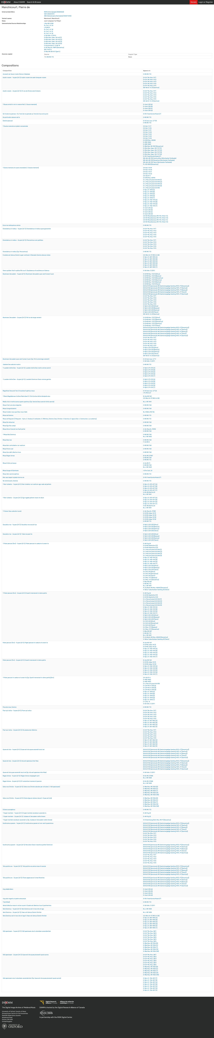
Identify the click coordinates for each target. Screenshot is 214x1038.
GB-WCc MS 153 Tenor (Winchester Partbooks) (157, 162)
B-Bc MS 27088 (148, 776)
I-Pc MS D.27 (147, 393)
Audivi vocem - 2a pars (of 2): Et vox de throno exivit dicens (21, 91)
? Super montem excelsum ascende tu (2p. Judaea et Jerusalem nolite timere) (27, 820)
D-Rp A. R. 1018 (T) (149, 198)
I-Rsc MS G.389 (49, 23)
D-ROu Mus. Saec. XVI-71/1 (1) (152, 148)
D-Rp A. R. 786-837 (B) (150, 984)
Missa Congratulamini (9, 408)
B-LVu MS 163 (147, 396)
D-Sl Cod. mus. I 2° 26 (150, 391)
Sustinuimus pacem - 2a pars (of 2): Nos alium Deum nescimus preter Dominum (28, 845)
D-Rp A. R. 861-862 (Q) (150, 724)
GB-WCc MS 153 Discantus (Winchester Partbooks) (159, 160)
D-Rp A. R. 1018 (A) (149, 190)
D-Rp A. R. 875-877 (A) (150, 484)
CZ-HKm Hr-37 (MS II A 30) (151, 255)
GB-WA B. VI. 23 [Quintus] (151, 87)
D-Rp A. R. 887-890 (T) (150, 267)
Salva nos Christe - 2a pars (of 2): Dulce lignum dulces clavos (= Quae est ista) (27, 798)
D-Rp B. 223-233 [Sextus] (151, 310)
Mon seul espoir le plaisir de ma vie (13, 477)
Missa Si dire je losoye (9, 463)
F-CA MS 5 (146, 442)
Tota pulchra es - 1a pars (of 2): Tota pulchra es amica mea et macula (24, 866)
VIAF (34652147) (49, 14)
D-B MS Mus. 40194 (149, 178)
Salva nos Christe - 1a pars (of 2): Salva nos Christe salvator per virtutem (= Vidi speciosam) (31, 786)
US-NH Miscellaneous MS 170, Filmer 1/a (155, 216)
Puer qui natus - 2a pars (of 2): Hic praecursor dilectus (20, 730)
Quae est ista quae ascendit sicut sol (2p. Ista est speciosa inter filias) (24, 772)
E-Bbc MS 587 (147, 581)
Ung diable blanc (8, 889)
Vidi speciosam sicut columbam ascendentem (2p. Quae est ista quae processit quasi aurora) (32, 978)
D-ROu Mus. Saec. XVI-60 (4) (53, 43)
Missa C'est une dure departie (12, 405)
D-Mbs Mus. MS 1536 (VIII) (151, 795)
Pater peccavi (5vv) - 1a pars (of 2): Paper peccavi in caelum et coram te (25, 642)
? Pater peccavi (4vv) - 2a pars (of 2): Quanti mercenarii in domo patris (25, 593)
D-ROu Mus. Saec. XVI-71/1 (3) (152, 152)
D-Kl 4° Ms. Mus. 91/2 (149, 79)
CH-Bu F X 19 (147, 130)
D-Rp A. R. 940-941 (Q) (150, 654)
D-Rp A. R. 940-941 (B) (150, 202)
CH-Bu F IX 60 (147, 170)
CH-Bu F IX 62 (147, 174)
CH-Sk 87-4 (146, 176)
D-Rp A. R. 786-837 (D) (150, 986)
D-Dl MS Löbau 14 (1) (149, 644)
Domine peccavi (8, 121)
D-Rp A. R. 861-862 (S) (150, 726)
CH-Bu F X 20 (147, 132)
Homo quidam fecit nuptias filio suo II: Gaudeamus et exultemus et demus (26, 270)
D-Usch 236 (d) (148, 214)
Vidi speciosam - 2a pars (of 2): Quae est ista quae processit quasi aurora (25, 954)
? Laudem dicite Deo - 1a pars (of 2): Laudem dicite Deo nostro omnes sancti (27, 368)
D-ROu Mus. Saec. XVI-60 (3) (53, 41)
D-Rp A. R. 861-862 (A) (150, 720)
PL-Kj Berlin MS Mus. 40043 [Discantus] (155, 587)
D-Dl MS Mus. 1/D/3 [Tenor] (151, 284)
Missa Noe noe (7, 440)
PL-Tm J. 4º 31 (48, 31)
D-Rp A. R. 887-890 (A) (150, 257)
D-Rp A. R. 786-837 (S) (150, 990)
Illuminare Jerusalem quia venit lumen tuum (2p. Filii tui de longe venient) (26, 359)
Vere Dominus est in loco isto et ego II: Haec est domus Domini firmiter (25, 916)
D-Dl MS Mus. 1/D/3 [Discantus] (153, 278)
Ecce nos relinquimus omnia (11, 225)
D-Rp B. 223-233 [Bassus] (151, 308)
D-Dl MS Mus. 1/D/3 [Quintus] (152, 280)
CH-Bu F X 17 (147, 126)
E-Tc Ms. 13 (146, 701)
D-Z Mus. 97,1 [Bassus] (150, 577)
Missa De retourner (9, 422)
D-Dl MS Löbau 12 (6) (149, 519)
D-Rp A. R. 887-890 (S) (150, 265)
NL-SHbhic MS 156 (148, 412)
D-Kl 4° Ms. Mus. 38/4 (149, 937)
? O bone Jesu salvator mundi (12, 511)
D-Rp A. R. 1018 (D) (149, 194)
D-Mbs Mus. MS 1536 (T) (150, 790)
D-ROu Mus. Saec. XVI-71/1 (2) (152, 150)
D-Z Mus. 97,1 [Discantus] (151, 579)
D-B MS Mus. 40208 (149, 140)
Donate (194, 2)
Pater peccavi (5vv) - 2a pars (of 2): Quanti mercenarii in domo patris (24, 660)
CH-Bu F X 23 (147, 136)
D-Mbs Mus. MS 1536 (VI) (150, 793)
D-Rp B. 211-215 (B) (149, 370)
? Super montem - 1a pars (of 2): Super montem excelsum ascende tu (24, 813)
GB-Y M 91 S (48, 49)
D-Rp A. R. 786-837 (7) (150, 978)
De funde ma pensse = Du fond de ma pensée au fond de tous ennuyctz (25, 114)
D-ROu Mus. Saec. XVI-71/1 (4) (152, 154)
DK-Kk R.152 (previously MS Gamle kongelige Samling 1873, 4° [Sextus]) (165, 288)
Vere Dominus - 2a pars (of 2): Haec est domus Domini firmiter (22, 912)
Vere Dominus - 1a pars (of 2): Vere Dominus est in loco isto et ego (23, 909)
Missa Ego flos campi (9, 425)
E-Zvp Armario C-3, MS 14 (52, 45)
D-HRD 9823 (147, 144)
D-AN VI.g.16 (147, 543)
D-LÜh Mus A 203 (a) (149, 685)
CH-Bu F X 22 (147, 134)
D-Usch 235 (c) (147, 108)
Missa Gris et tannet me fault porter (14, 429)
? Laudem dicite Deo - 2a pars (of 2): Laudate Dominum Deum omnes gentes (27, 379)
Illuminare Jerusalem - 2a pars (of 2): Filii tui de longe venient (22, 317)
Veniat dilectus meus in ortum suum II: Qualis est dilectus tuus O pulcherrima (27, 905)
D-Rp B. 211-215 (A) (149, 368)
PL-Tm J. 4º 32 (48, 33)
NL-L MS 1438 (147, 778)
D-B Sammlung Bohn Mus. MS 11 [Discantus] (157, 820)
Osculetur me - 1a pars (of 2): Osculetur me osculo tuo (20, 524)
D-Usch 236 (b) (148, 210)
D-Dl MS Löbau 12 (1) (149, 513)
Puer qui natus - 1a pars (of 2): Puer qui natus (17, 710)
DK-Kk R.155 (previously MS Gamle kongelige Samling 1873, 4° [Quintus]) (165, 294)
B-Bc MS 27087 (148, 455)
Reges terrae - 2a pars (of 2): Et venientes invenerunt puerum (22, 781)
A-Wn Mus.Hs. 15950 (149, 429)
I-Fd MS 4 (47, 27)
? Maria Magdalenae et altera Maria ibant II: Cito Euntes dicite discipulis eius (26, 396)
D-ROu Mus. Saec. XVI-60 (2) (53, 39)
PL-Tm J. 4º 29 (48, 25)
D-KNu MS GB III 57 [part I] (52, 51)
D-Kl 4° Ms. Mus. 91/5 (149, 85)
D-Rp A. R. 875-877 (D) (150, 488)
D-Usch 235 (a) (147, 104)
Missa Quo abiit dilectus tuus (12, 452)
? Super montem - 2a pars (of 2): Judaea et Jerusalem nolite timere (24, 816)
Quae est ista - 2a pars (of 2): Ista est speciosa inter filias (20, 761)
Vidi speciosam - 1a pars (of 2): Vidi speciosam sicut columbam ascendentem (27, 931)
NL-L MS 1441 (147, 401)
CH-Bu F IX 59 (147, 168)
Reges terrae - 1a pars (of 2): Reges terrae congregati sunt (21, 776)
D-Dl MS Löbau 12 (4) (149, 517)
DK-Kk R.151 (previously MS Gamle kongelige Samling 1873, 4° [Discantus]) (166, 286)
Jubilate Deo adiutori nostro (11, 364)
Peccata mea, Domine (9, 707)
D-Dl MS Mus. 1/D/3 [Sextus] (152, 282)
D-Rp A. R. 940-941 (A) (150, 200)
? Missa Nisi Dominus (9, 434)
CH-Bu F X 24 (147, 138)
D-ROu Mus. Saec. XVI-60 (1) (53, 37)
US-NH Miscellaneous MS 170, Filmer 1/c (155, 220)
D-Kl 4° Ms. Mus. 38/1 (149, 931)
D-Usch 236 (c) (147, 212)
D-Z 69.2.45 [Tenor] (149, 575)
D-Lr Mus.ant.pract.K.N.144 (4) (152, 186)
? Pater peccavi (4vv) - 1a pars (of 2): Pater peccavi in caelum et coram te (26, 543)
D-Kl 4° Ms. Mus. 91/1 (149, 77)
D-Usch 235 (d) (148, 110)
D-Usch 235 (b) (147, 106)
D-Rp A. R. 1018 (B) (149, 192)
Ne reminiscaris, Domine (10, 481)
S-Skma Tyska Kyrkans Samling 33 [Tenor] (156, 589)
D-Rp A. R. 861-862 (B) (150, 722)
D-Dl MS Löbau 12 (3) (149, 515)
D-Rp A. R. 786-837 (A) (150, 982)
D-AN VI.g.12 (147, 813)
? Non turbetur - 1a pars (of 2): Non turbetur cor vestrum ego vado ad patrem (27, 484)
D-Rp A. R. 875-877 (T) (150, 490)
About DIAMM (19, 2)
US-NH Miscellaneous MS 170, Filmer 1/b (155, 218)
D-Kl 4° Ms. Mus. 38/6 (149, 941)
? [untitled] (6, 902)
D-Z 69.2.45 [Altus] (149, 571)
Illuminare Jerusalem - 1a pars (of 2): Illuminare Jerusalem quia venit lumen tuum (28, 274)
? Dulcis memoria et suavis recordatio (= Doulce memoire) (21, 168)
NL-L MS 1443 (147, 436)
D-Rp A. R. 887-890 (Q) (150, 263)
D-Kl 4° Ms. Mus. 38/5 (149, 939)
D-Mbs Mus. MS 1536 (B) (150, 786)
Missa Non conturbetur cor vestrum (14, 445)
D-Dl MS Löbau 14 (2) (149, 646)
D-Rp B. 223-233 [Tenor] (150, 312)
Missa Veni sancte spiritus (11, 474)
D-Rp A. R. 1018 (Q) (149, 196)
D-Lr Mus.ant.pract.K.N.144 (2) (152, 182)
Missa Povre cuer (8, 449)
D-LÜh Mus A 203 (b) (149, 687)
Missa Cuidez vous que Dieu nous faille (15, 412)
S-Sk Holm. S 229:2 (50, 35)
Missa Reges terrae (9, 455)
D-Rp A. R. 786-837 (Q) (150, 988)
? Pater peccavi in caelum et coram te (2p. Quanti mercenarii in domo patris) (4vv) (28, 677)
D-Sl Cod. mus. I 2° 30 (150, 121)
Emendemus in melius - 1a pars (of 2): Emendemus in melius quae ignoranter (27, 229)
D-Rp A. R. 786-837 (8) (150, 980)
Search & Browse (34, 2)
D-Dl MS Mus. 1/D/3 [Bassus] (152, 276)
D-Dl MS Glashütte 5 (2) (150, 547)
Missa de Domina (8, 415)
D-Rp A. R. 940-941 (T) (150, 206)
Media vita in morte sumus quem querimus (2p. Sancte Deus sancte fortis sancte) (28, 401)
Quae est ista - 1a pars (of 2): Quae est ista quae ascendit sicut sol (23, 749)
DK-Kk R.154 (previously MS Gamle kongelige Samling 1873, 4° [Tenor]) (164, 292)
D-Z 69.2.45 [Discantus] (150, 573)
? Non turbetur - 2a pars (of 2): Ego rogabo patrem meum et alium (23, 498)
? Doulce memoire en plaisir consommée (15, 126)
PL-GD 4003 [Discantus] (150, 164)
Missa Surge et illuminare (10, 470)
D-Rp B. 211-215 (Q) (149, 374)
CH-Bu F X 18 (147, 128)
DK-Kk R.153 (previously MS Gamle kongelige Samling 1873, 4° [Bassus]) (165, 290)
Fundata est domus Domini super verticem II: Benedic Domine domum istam (26, 255)
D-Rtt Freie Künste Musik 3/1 (152, 114)
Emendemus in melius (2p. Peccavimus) (15, 251)
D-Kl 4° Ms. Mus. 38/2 (149, 933)
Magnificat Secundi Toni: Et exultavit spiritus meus (19, 391)
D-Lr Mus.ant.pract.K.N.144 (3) (152, 184)
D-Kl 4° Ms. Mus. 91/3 (149, 81)
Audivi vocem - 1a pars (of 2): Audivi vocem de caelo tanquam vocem (24, 77)
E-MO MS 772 (49, 57)
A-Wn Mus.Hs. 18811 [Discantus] (54, 47)
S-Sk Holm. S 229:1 (149, 270)
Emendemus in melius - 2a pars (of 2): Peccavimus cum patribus (23, 240)
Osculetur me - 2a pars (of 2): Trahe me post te (17, 534)
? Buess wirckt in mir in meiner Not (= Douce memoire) (20, 104)
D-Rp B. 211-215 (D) (149, 372)
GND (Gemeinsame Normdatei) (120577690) (57, 16)
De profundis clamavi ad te (11, 117)
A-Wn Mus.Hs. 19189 (149, 511)
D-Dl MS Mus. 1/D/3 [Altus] (151, 274)
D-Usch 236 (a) (147, 208)
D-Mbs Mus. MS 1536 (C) (150, 788)
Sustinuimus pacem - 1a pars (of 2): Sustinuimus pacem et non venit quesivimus (28, 823)
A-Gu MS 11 (146, 463)
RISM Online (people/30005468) (54, 12)
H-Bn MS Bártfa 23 (149, 492)
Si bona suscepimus (9, 809)
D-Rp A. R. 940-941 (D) (150, 204)
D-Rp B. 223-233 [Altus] (150, 306)
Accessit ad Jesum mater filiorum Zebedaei (16, 74)
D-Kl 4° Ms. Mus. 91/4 (149, 83)
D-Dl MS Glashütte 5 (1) (150, 545)
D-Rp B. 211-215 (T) (149, 376)
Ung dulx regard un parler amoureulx (14, 898)
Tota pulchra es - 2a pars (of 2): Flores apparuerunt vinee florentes (23, 878)
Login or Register (206, 2)
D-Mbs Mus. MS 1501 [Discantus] (153, 146)
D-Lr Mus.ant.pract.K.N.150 (151, 188)
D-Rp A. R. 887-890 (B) (150, 259)
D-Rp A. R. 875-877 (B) (150, 486)
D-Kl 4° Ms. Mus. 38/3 (149, 935)
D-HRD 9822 (147, 142)
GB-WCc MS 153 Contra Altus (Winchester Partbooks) (159, 158)
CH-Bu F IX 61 (147, 172)
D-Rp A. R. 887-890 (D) (150, 261)
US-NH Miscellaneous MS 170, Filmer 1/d (155, 222)
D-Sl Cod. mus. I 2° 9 (149, 359)
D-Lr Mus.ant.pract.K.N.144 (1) (152, 180)
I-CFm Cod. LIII (147, 470)
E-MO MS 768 (147, 405)
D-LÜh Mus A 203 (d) (149, 689)
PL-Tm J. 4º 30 (48, 29)
